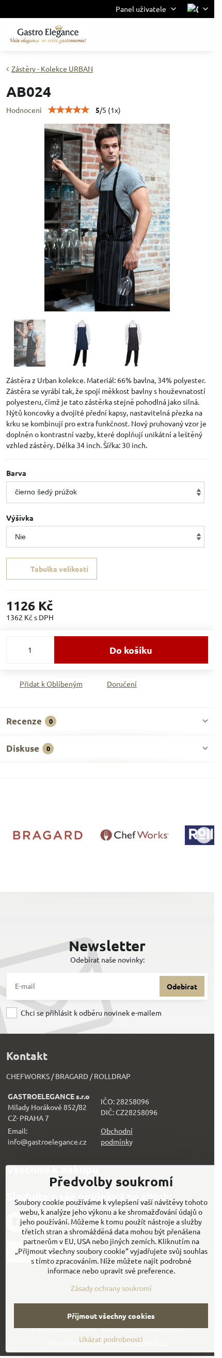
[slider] (68, 110)
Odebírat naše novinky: (107, 959)
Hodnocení (24, 109)
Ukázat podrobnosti (111, 1339)
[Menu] (201, 34)
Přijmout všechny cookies (111, 1315)
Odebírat (182, 986)
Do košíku (130, 650)
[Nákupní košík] (177, 34)
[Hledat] (152, 34)
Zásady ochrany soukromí (111, 1288)
